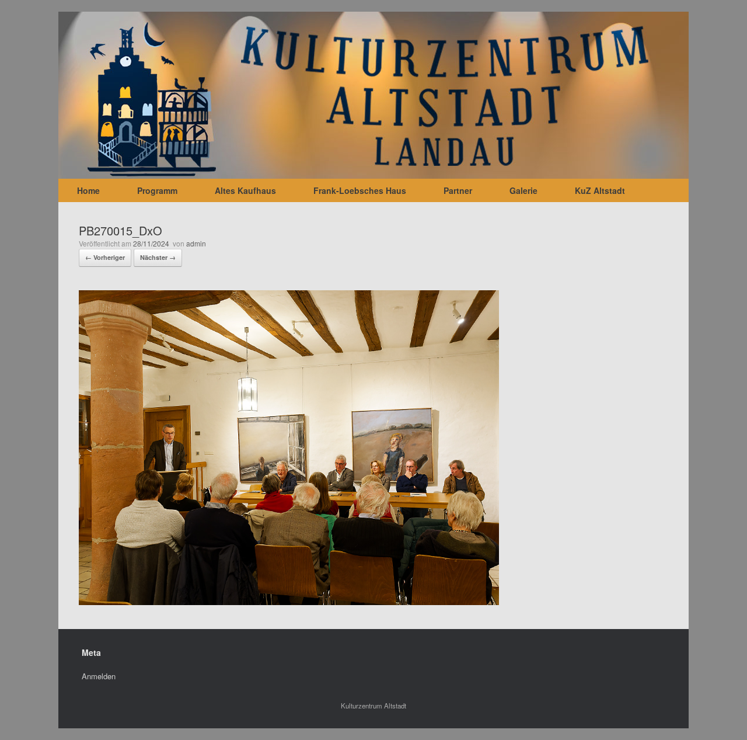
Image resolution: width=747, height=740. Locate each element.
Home (88, 190)
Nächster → (158, 257)
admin (196, 243)
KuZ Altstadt (600, 190)
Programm (157, 190)
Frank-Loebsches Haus (359, 190)
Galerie (523, 190)
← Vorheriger (105, 257)
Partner (458, 190)
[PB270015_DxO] (289, 601)
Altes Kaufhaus (245, 190)
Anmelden (99, 676)
